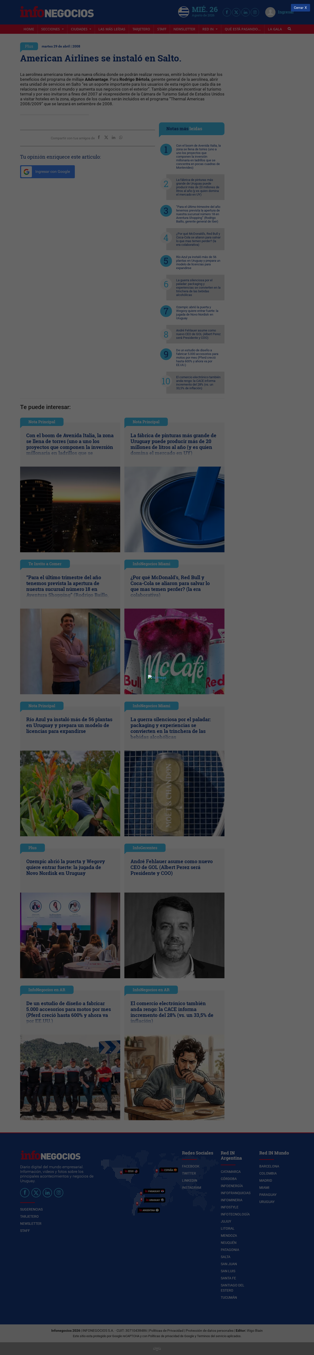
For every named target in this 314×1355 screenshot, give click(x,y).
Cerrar (298, 8)
